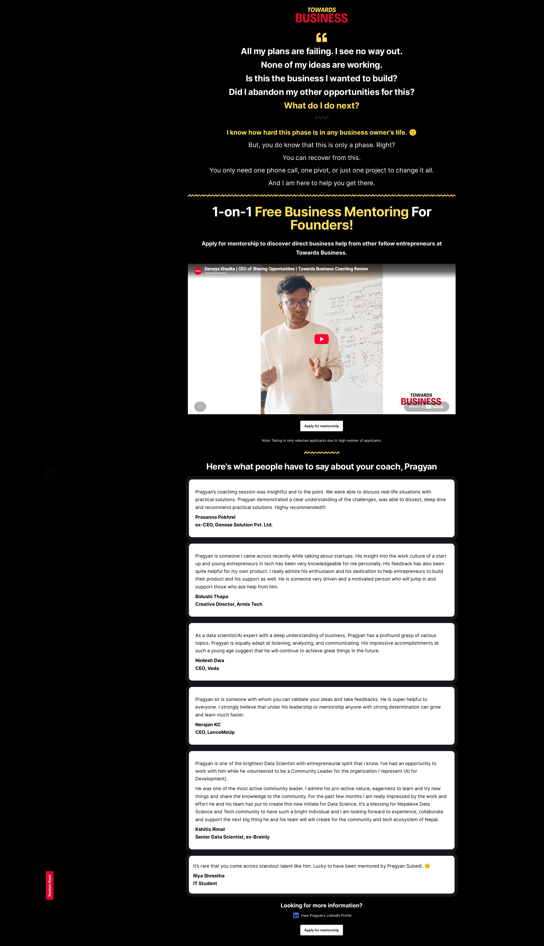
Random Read (50, 885)
